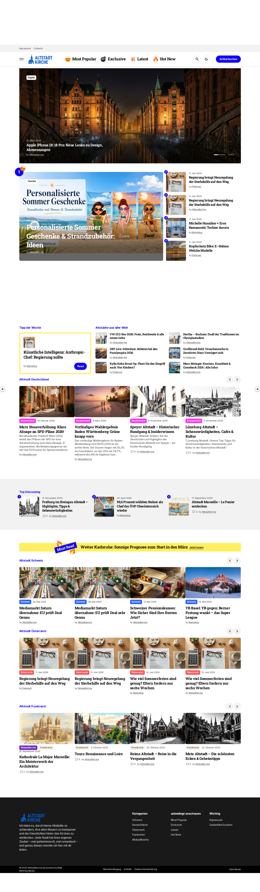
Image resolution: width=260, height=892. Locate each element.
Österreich (27, 672)
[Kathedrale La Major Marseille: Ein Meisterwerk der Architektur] (47, 728)
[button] (21, 59)
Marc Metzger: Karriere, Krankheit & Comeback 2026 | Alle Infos (207, 365)
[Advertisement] (126, 288)
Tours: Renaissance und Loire (99, 753)
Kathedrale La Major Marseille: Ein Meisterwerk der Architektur (44, 761)
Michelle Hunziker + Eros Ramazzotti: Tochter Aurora (209, 225)
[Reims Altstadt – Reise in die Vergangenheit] (157, 728)
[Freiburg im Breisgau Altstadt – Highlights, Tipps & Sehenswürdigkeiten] (29, 507)
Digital (31, 77)
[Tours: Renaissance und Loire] (102, 728)
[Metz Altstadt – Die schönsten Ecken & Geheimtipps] (213, 728)
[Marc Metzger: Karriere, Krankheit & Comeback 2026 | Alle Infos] (174, 367)
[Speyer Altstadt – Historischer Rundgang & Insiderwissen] (157, 401)
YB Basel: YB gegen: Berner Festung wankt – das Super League (207, 613)
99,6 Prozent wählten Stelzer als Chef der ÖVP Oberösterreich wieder (140, 506)
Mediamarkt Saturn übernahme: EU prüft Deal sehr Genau (100, 613)
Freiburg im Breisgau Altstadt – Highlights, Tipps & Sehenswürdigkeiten (65, 506)
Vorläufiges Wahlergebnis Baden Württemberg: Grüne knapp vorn (97, 431)
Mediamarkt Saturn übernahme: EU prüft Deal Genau (40, 613)
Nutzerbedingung (112, 869)
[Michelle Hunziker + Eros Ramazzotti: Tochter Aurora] (176, 228)
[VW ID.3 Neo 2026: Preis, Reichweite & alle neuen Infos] (101, 338)
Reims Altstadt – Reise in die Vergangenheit (153, 756)
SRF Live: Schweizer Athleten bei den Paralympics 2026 (133, 350)
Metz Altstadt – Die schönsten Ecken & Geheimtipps (209, 756)
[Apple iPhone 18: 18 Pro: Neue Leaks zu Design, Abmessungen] (130, 115)
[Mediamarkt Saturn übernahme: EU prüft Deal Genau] (47, 582)
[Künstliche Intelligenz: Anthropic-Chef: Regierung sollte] (55, 353)
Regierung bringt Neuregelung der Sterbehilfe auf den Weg (211, 179)
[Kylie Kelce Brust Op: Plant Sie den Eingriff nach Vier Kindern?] (101, 367)
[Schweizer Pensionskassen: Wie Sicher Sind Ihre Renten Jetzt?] (157, 582)
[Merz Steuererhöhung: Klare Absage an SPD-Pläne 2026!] (47, 401)
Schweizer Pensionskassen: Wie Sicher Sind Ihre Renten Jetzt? (153, 613)
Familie (32, 181)
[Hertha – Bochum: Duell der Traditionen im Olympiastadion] (174, 338)
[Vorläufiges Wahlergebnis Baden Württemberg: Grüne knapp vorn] (102, 401)
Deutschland (83, 420)
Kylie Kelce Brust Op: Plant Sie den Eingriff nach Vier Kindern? (137, 365)
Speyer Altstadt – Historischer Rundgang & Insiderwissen (155, 429)
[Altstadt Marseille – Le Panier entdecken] (179, 507)
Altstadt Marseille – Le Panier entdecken (213, 504)
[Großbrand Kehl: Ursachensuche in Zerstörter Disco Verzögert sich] (174, 353)
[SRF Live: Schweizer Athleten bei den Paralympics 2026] (101, 353)
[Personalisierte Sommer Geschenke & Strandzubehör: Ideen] (91, 216)
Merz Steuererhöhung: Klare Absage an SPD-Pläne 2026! (42, 429)
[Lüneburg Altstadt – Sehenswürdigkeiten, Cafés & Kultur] (213, 401)
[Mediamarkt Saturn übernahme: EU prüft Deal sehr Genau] (102, 582)
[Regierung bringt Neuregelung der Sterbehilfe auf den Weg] (176, 182)
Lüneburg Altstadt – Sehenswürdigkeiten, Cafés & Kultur (209, 431)
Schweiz (25, 601)
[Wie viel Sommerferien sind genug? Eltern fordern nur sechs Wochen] (157, 653)
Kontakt (128, 869)
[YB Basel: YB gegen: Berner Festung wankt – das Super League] (213, 582)
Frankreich (46, 747)
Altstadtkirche (28, 747)
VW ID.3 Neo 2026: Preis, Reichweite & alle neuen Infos (137, 336)
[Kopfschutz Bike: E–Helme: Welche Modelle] (176, 251)
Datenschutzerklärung (145, 869)
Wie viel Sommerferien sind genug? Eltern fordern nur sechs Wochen (153, 683)
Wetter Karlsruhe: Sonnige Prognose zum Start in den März (142, 547)
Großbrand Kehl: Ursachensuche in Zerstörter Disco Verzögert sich (205, 350)
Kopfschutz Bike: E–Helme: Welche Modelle (209, 248)
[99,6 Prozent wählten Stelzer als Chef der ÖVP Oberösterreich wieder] (104, 507)
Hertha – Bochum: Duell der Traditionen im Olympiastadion (211, 336)
